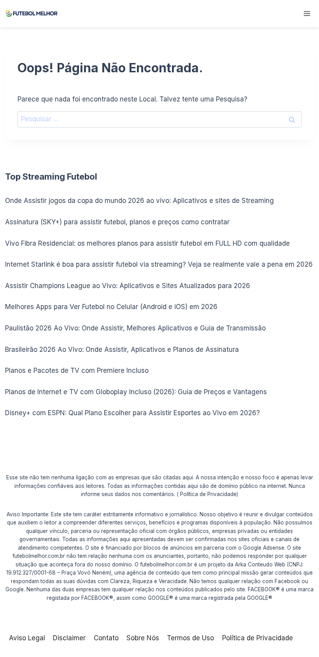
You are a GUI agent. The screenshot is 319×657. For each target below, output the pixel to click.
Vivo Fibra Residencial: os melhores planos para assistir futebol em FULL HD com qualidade (147, 243)
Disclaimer (69, 638)
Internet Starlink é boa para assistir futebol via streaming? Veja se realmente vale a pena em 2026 (159, 264)
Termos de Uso (190, 638)
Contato (106, 638)
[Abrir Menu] (307, 13)
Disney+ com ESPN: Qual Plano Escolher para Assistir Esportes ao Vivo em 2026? (132, 413)
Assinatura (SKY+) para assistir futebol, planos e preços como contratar (117, 222)
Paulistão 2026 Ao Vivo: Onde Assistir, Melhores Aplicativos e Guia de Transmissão (135, 328)
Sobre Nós (142, 638)
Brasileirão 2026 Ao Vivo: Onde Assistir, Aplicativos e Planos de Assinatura (122, 349)
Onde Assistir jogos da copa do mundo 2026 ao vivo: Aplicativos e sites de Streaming (139, 200)
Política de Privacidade (257, 638)
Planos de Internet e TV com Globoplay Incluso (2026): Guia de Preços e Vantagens (136, 392)
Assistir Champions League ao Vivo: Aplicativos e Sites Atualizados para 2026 (127, 286)
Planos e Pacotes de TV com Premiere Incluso (77, 370)
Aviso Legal (27, 638)
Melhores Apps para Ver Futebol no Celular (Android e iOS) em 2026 (111, 307)
